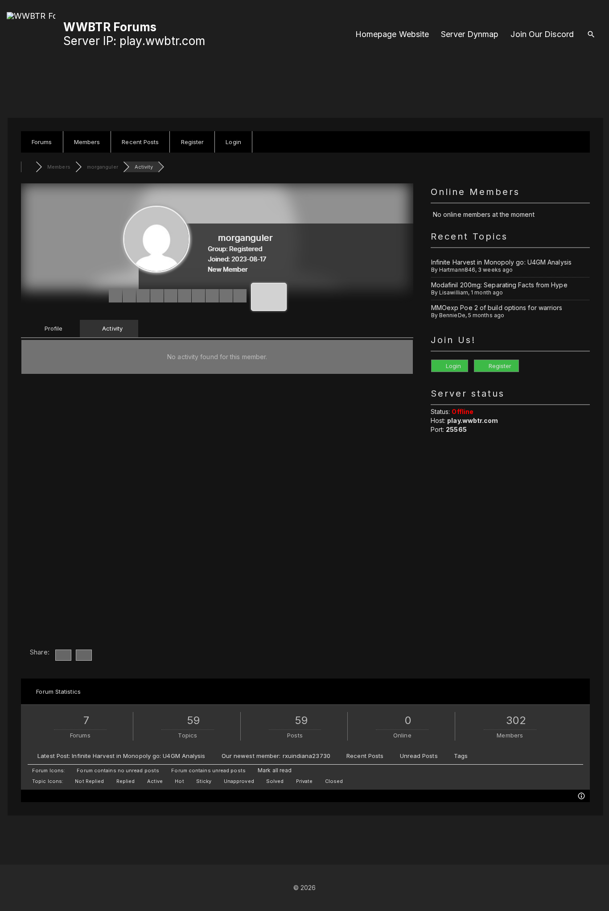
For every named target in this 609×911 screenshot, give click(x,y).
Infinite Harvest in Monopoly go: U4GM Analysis (501, 262)
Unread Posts (419, 755)
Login (452, 365)
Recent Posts (364, 755)
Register (499, 365)
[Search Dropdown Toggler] (591, 34)
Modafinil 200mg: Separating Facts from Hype (499, 285)
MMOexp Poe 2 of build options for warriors (497, 307)
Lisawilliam (453, 292)
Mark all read (274, 770)
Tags (461, 755)
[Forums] (28, 167)
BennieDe (452, 315)
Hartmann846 (457, 269)
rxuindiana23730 (306, 755)
